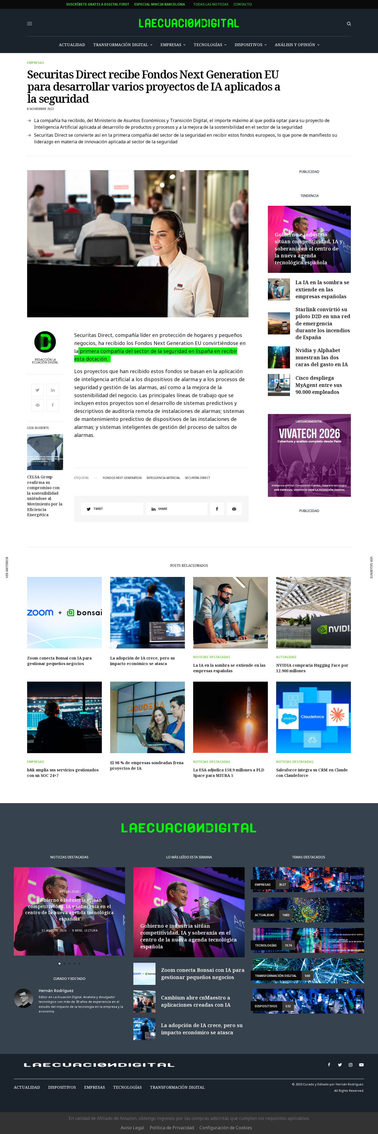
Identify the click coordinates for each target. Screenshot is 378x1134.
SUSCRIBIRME (147, 632)
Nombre (134, 565)
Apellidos (136, 586)
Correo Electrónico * (147, 544)
